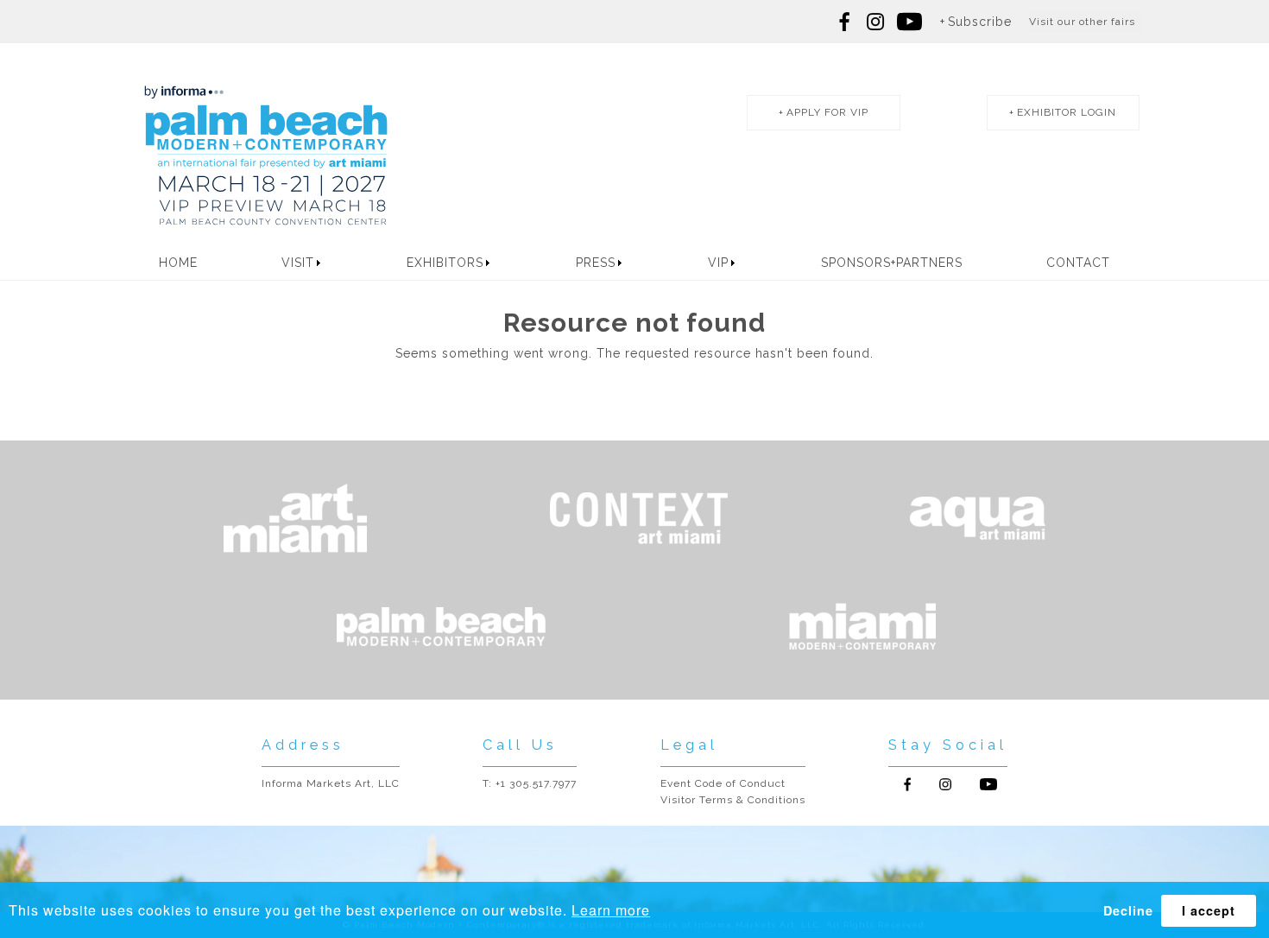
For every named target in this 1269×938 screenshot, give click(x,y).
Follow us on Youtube (988, 784)
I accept (1208, 910)
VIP (718, 262)
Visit (297, 262)
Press (596, 262)
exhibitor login (1066, 112)
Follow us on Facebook (845, 22)
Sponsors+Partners (892, 262)
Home (178, 262)
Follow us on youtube (910, 22)
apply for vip (827, 112)
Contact (1078, 262)
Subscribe (980, 22)
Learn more (610, 910)
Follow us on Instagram (875, 22)
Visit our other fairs (1082, 22)
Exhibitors (445, 262)
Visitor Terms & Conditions (732, 800)
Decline (1128, 910)
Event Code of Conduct (723, 783)
